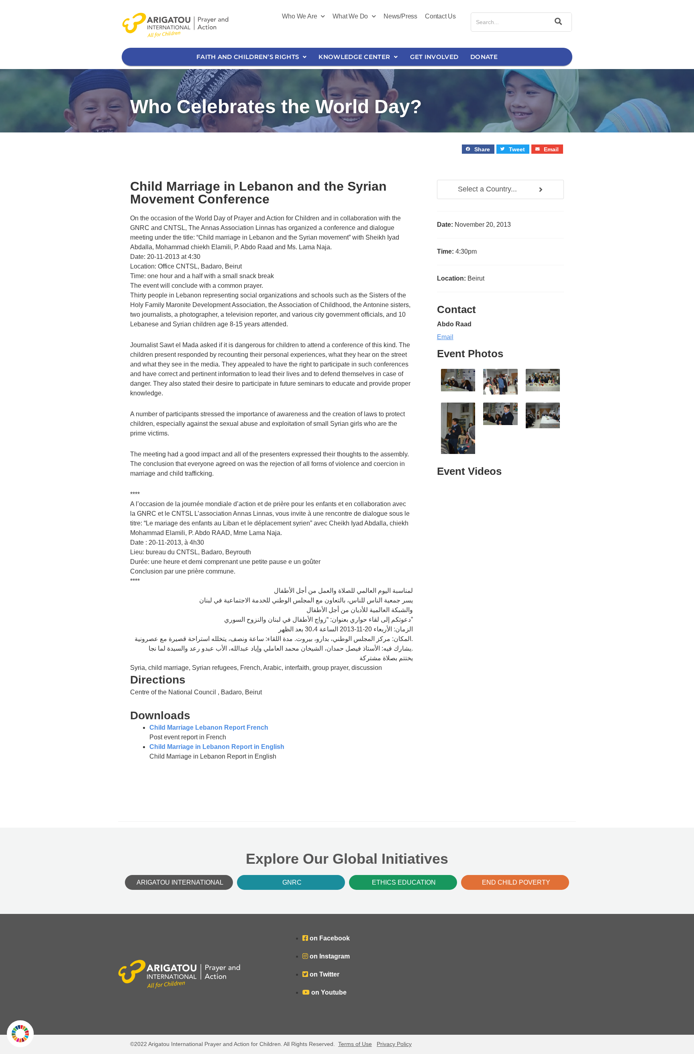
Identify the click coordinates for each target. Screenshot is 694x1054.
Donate (484, 57)
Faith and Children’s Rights (247, 57)
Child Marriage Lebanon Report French (208, 727)
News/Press (400, 16)
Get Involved (434, 57)
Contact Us (440, 16)
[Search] (557, 22)
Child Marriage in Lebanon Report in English (216, 746)
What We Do (350, 16)
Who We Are (299, 16)
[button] (478, 149)
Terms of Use (355, 1044)
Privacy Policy (394, 1044)
